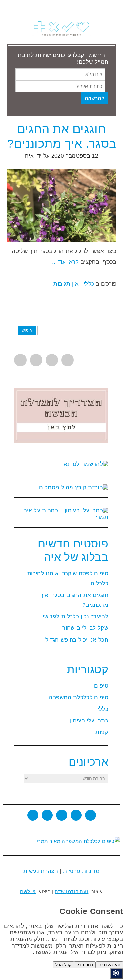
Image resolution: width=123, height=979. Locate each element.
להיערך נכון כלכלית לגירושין (74, 616)
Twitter (20, 360)
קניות (101, 732)
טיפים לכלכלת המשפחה (78, 697)
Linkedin (52, 360)
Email (90, 815)
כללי (89, 284)
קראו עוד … (64, 262)
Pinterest (67, 360)
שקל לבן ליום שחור (85, 628)
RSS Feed (76, 815)
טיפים (101, 686)
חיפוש (27, 330)
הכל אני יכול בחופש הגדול (76, 640)
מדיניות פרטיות (80, 871)
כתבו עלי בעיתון (89, 721)
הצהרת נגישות (40, 871)
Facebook (36, 360)
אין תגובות (65, 284)
